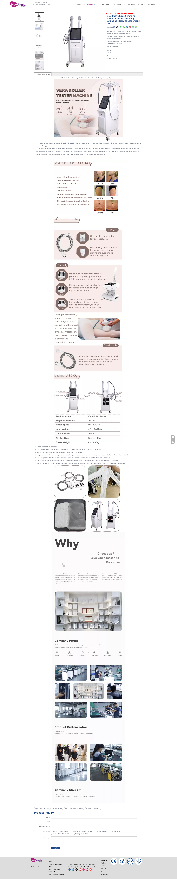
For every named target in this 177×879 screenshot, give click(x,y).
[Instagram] (84, 869)
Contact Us (104, 874)
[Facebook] (69, 869)
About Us (103, 868)
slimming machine (56, 808)
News (102, 871)
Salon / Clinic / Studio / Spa (61, 834)
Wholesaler (116, 831)
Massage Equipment (93, 808)
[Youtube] (80, 869)
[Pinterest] (87, 869)
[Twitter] (77, 869)
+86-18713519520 (41, 2)
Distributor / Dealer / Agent (82, 831)
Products (103, 863)
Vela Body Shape (40, 808)
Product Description (43, 74)
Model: (109, 50)
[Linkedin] (73, 869)
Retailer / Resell (101, 831)
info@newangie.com (43, 5)
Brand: (109, 56)
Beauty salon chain (81, 834)
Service (103, 866)
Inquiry (56, 848)
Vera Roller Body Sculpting (74, 808)
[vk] (91, 869)
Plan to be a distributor (60, 831)
